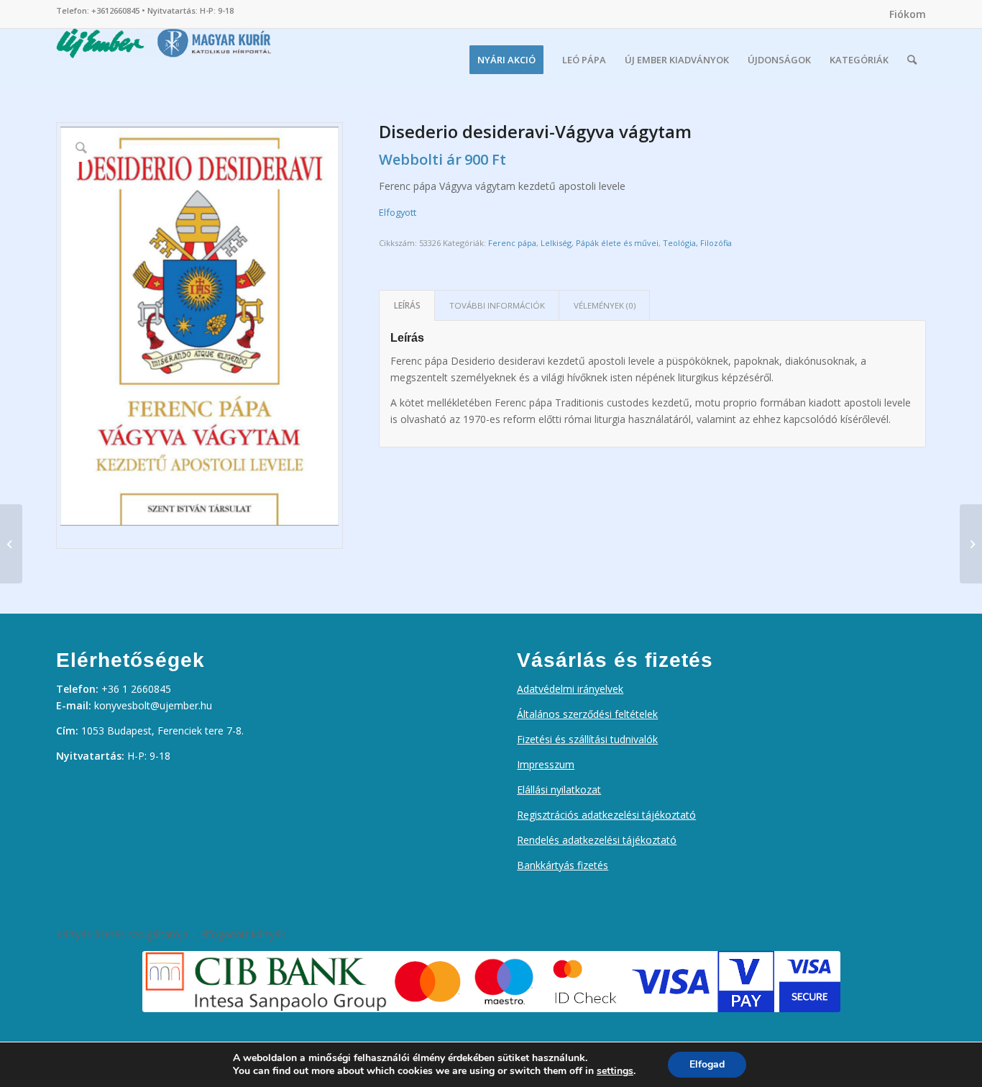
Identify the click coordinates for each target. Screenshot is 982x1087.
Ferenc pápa (512, 242)
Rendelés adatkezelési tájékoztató (596, 840)
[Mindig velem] (971, 543)
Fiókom (907, 14)
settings (615, 1071)
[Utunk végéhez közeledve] (11, 543)
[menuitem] (904, 14)
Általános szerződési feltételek (587, 714)
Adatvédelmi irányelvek (570, 689)
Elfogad (707, 1064)
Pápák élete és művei (617, 242)
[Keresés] (912, 59)
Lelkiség (556, 242)
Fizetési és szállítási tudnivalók (587, 739)
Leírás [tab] (407, 305)
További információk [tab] (497, 305)
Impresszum (545, 764)
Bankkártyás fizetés (562, 865)
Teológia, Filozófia (697, 242)
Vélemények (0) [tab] (604, 305)
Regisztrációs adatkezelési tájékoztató (606, 815)
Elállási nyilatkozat (559, 789)
